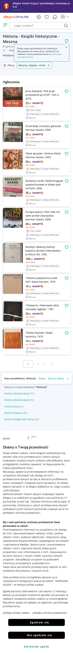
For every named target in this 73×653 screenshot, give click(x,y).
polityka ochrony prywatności (50, 612)
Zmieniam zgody (36, 646)
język (33, 436)
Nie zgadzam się (39, 635)
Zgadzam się (39, 622)
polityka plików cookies (16, 612)
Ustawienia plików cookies (29, 598)
